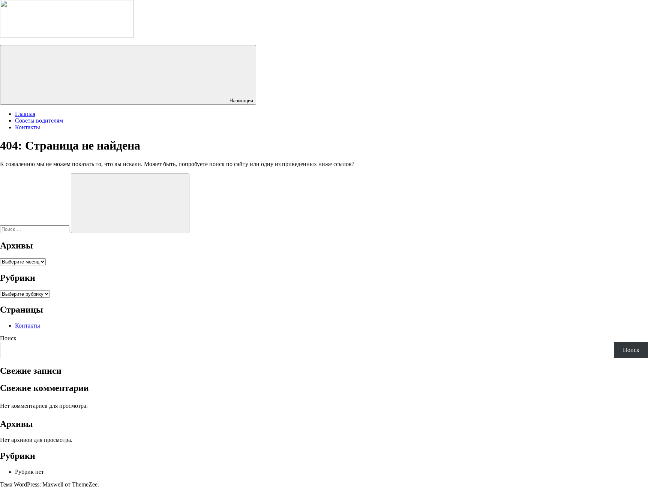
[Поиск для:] (35, 229)
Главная (25, 114)
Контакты (27, 127)
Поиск (8, 338)
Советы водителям (39, 120)
